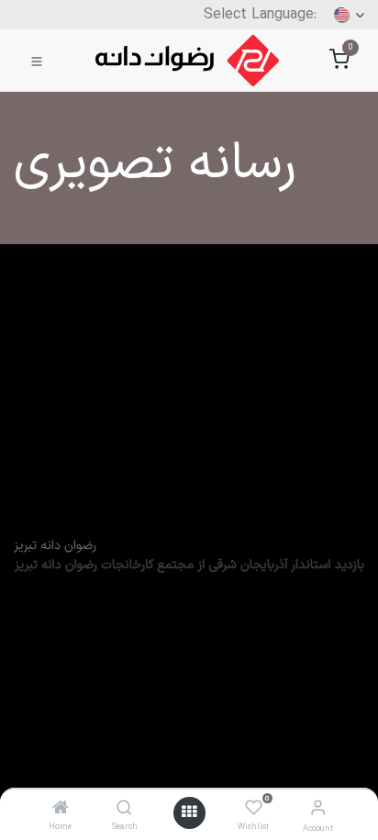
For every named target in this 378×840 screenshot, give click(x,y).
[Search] (124, 810)
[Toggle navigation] (36, 61)
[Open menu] (189, 813)
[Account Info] (318, 809)
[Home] (60, 810)
